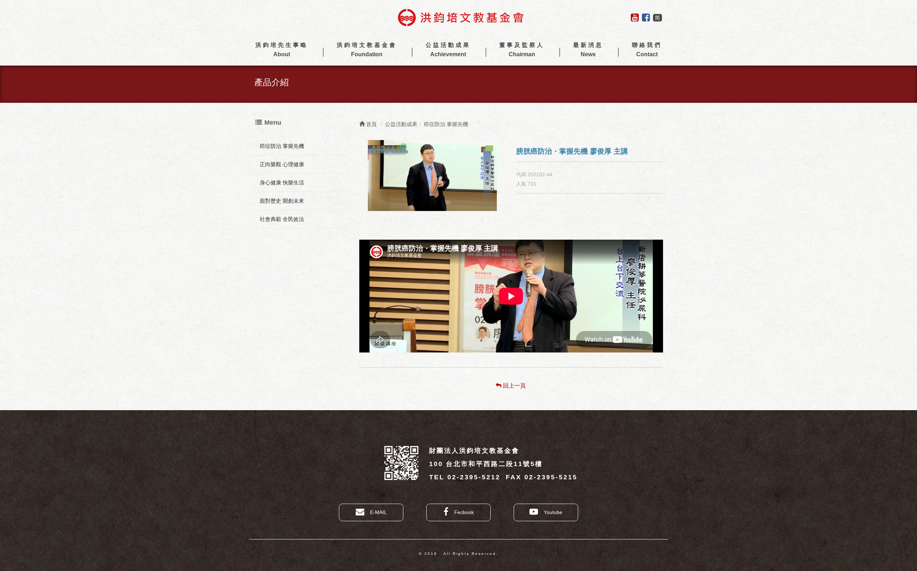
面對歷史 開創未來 (282, 201)
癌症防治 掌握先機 (282, 146)
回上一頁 (513, 386)
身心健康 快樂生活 (282, 182)
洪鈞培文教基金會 (367, 49)
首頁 (371, 124)
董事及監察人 (521, 49)
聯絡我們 (647, 49)
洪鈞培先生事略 (281, 49)
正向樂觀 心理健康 (282, 164)
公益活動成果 (448, 49)
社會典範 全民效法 (282, 219)
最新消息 (588, 49)
